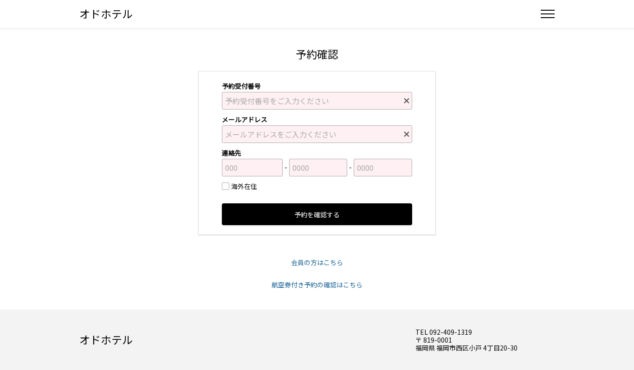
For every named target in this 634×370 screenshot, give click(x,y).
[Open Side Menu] (548, 14)
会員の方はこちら (317, 262)
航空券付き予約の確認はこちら (317, 284)
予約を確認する (317, 214)
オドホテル (106, 13)
